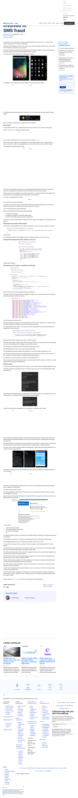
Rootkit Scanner (10, 706)
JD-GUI (37, 140)
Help (62, 23)
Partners (49, 23)
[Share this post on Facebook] (4, 587)
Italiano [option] (6, 777)
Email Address (55, 724)
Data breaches (25, 646)
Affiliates (32, 729)
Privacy (65, 768)
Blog (31, 706)
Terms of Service (40, 771)
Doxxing (32, 718)
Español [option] (7, 774)
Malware (32, 714)
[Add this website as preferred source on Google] (39, 36)
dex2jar (12, 130)
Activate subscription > (67, 5)
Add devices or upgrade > (68, 8)
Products (41, 23)
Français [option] (7, 776)
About (53, 23)
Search (61, 11)
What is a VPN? (34, 717)
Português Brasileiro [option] (10, 771)
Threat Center (28, 689)
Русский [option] (7, 784)
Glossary (50, 689)
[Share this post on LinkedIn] (8, 587)
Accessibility (48, 771)
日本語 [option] (6, 769)
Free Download (69, 23)
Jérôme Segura (8, 34)
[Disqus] (29, 619)
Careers (44, 706)
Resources (58, 23)
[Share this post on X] (6, 587)
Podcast (39, 689)
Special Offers (45, 718)
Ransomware (33, 712)
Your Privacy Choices (25, 768)
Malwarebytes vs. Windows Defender (45, 735)
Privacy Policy (61, 735)
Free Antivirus (9, 709)
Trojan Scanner (9, 707)
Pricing (45, 23)
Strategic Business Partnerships (33, 732)
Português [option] (7, 782)
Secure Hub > (65, 13)
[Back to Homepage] (10, 24)
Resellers (32, 735)
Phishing (32, 710)
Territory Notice (46, 717)
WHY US (42, 721)
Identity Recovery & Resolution (21, 734)
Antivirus (32, 715)
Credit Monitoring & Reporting (21, 729)
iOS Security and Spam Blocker (9, 725)
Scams (61, 689)
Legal (60, 768)
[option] (10, 769)
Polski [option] (6, 780)
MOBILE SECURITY (8, 716)
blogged (12, 42)
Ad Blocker (20, 715)
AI (40, 646)
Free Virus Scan (10, 710)
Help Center (45, 747)
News (5, 646)
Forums (44, 742)
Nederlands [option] (7, 779)
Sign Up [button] (62, 87)
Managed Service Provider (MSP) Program (20, 760)
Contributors (17, 689)
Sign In (64, 1)
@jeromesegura (15, 579)
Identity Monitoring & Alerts (21, 724)
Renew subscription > (67, 10)
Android (44, 42)
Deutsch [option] (7, 772)
